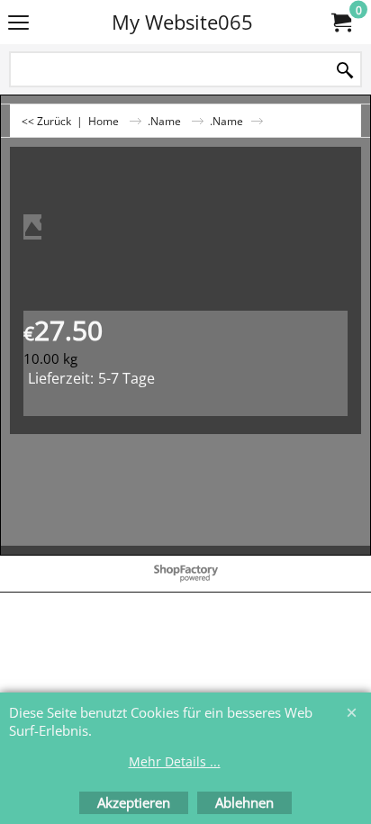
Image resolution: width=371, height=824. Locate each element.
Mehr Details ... (175, 761)
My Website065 (182, 22)
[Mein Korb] (340, 22)
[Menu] (18, 23)
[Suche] (345, 71)
